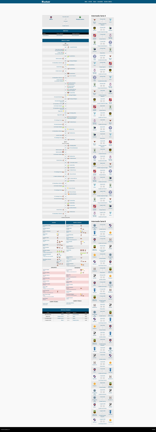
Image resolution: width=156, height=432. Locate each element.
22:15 (86, 314)
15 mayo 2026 (102, 224)
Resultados (68, 312)
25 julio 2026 (102, 170)
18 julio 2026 (102, 163)
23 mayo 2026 (102, 55)
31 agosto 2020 (48, 320)
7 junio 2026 (102, 112)
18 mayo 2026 (102, 245)
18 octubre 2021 (48, 314)
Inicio (86, 1)
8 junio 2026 (102, 126)
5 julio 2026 (102, 332)
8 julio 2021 (48, 316)
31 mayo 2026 (102, 282)
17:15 (86, 318)
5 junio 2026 (102, 304)
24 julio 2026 (102, 389)
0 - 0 (68, 320)
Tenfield (153, 429)
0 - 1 (68, 316)
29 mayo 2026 (102, 76)
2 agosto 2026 (102, 198)
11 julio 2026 (102, 347)
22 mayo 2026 (102, 48)
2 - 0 (68, 314)
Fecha (48, 312)
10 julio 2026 (102, 339)
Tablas (94, 1)
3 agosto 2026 (102, 212)
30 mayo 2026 (102, 83)
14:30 (86, 320)
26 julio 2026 (102, 184)
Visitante (74, 312)
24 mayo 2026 (102, 62)
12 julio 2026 (102, 133)
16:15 (86, 316)
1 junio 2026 (102, 90)
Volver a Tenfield (108, 1)
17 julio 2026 (102, 368)
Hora (86, 312)
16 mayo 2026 (102, 19)
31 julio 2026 (102, 396)
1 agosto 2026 (102, 191)
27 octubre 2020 (48, 318)
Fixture (90, 1)
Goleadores (100, 1)
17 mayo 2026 (102, 34)
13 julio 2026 (102, 156)
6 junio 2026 (102, 105)
